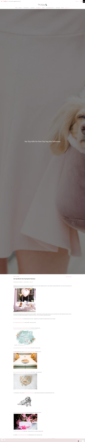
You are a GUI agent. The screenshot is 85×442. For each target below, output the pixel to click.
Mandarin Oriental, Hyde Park (29, 351)
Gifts (43, 7)
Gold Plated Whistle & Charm (22, 434)
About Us (66, 7)
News (18, 276)
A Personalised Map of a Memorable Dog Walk (22, 328)
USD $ (77, 1)
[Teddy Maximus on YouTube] (4, 1)
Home (16, 7)
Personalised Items (50, 7)
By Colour (38, 7)
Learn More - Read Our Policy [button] (35, 440)
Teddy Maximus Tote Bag (19, 431)
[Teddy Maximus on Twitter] (1, 1)
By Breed (32, 7)
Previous (67, 276)
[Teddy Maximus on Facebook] (3, 1)
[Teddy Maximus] (42, 5)
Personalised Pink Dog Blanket (19, 412)
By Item (20, 7)
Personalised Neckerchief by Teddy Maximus (22, 372)
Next (71, 276)
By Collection (26, 7)
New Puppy (58, 7)
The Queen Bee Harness (18, 318)
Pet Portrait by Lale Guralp (29, 392)
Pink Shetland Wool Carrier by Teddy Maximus (22, 347)
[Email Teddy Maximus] (7, 1)
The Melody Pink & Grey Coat (19, 322)
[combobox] (80, 441)
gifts (36, 315)
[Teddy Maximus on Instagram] (5, 1)
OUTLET (62, 7)
